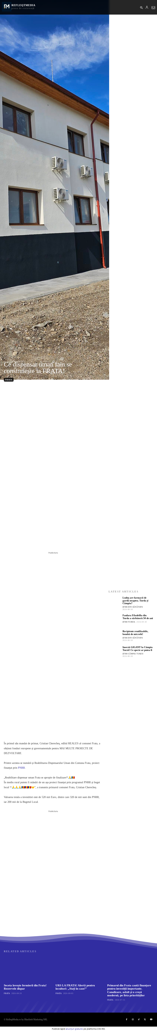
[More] (66, 541)
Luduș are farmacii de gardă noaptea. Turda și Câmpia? (135, 600)
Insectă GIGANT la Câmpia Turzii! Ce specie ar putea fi (138, 648)
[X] (39, 541)
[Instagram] (133, 1019)
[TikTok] (139, 1019)
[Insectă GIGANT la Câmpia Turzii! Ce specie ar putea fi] (115, 652)
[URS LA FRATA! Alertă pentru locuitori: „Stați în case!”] (78, 969)
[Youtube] (151, 1019)
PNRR (21, 767)
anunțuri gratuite (74, 1029)
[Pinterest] (48, 541)
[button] (141, 7)
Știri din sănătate (133, 607)
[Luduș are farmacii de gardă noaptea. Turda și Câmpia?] (115, 602)
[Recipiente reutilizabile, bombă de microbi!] (115, 636)
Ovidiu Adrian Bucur (44, 379)
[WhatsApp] (57, 541)
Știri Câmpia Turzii (133, 654)
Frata (8, 380)
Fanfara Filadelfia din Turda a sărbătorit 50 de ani (138, 617)
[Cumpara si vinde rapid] (131, 723)
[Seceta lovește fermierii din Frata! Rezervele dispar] (27, 969)
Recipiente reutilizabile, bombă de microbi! (135, 633)
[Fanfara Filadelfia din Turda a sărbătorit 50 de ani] (115, 620)
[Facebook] (30, 541)
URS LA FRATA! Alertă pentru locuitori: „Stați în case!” (75, 987)
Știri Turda (129, 622)
